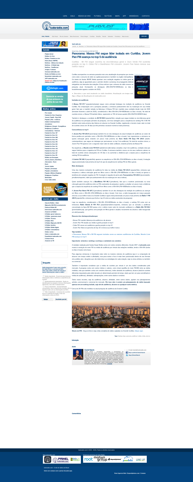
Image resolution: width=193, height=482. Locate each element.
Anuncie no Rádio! (51, 212)
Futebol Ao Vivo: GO (51, 148)
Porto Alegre (84, 36)
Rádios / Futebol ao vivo (52, 58)
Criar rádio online (50, 180)
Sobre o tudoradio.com (52, 234)
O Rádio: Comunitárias (52, 229)
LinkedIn (109, 363)
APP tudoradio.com (51, 78)
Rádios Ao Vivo (50, 56)
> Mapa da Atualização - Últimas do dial (56, 81)
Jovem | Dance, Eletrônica (53, 160)
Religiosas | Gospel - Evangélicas (55, 126)
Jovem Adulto (49, 166)
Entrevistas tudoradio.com (53, 209)
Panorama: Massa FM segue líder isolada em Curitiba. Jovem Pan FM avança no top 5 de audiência (115, 46)
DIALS (72, 16)
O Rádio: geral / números (53, 214)
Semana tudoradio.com (52, 72)
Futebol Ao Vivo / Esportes (53, 115)
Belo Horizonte (74, 36)
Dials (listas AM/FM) (51, 60)
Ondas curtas (49, 232)
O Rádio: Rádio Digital (52, 227)
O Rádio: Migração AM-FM (53, 223)
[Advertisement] (111, 388)
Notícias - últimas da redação (54, 63)
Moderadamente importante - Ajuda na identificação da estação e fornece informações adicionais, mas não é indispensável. (56, 283)
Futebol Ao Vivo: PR (51, 142)
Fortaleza (117, 36)
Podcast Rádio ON (51, 207)
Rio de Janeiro (64, 36)
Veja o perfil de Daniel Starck (137, 352)
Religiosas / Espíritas (51, 175)
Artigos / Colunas (50, 69)
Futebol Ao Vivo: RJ (51, 135)
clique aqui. (138, 331)
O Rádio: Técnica (50, 218)
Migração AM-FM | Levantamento (55, 205)
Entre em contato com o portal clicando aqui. (58, 471)
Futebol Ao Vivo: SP (51, 133)
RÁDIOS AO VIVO (84, 16)
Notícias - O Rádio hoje (52, 65)
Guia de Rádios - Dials (52, 203)
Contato (143, 473)
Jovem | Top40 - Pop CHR (53, 117)
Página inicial (49, 54)
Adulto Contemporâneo (52, 122)
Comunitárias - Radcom (52, 131)
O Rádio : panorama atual (53, 216)
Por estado (48, 113)
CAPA (65, 16)
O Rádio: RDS (49, 221)
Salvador (110, 36)
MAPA (117, 16)
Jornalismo (48, 124)
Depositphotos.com (133, 473)
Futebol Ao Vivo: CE (51, 151)
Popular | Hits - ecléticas (52, 119)
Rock (46, 164)
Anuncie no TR (49, 241)
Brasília (98, 36)
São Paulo (55, 36)
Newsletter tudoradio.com (53, 76)
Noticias (81, 46)
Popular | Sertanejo (51, 168)
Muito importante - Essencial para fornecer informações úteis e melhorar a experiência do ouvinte (56, 277)
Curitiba (92, 36)
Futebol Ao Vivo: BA (51, 144)
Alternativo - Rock (50, 162)
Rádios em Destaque (51, 157)
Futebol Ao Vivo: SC (51, 146)
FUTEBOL (97, 16)
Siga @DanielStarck (134, 355)
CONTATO (146, 16)
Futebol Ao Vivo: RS (51, 139)
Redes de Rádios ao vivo (53, 74)
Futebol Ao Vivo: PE (51, 155)
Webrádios (48, 177)
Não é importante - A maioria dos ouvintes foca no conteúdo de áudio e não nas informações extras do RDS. (56, 293)
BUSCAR (144, 36)
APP (124, 16)
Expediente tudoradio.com (53, 236)
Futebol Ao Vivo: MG (51, 137)
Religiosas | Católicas (52, 128)
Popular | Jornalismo (51, 171)
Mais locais (125, 36)
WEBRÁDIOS (133, 16)
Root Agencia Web (120, 473)
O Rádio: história (50, 225)
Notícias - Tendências (52, 67)
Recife (104, 36)
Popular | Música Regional (53, 173)
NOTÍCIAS (108, 16)
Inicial (74, 46)
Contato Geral (49, 238)
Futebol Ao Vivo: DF (51, 153)
